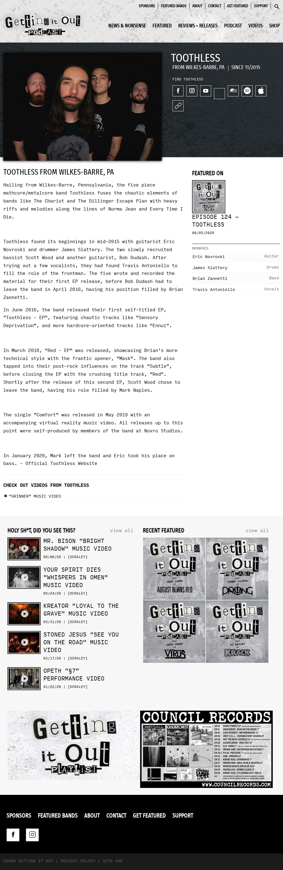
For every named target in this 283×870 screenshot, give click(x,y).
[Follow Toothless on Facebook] (178, 90)
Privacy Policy (78, 861)
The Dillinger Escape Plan (112, 201)
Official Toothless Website (61, 463)
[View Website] (178, 105)
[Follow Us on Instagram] (32, 835)
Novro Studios (162, 430)
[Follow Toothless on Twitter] (219, 93)
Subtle (158, 366)
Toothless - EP (25, 317)
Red (157, 374)
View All (121, 530)
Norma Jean (122, 209)
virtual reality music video (76, 422)
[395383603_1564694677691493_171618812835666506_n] (206, 751)
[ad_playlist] (73, 746)
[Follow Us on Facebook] (13, 835)
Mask (124, 358)
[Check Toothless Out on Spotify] (247, 90)
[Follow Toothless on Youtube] (205, 90)
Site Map (113, 861)
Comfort (46, 414)
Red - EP (59, 350)
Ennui (159, 325)
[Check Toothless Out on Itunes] (260, 90)
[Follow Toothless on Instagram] (191, 90)
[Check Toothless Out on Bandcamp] (233, 90)
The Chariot (49, 201)
